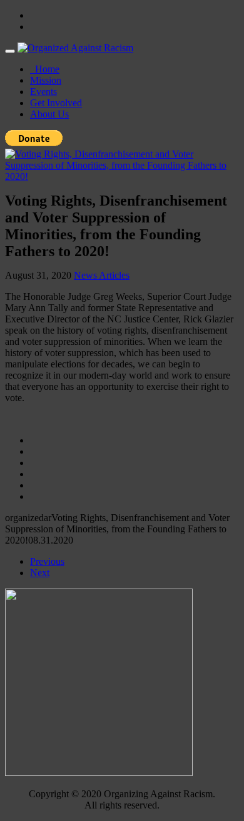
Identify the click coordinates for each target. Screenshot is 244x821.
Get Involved (56, 102)
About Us (49, 114)
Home (44, 69)
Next (39, 572)
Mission (45, 80)
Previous (47, 561)
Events (43, 91)
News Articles (102, 275)
